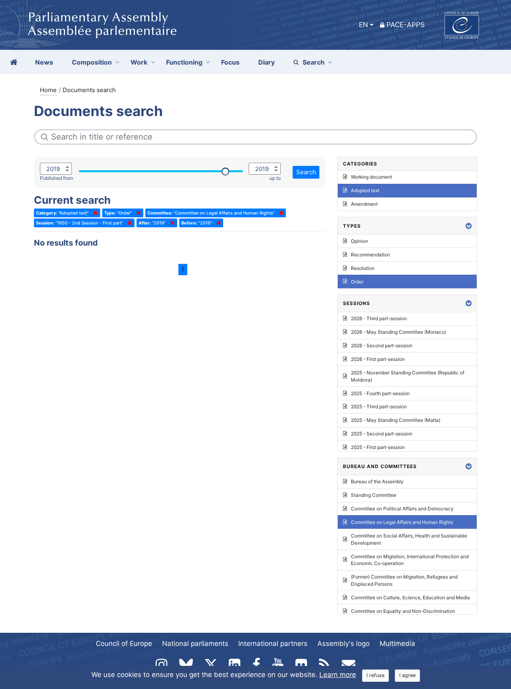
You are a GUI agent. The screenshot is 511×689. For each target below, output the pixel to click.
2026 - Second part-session (381, 345)
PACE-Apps (405, 25)
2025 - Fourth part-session (380, 393)
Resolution (362, 268)
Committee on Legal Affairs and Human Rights (402, 522)
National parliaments (195, 644)
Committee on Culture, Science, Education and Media (410, 597)
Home (48, 90)
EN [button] (363, 25)
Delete (94, 213)
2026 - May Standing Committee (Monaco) (398, 332)
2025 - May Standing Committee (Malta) (395, 420)
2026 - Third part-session (379, 318)
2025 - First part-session (378, 447)
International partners (272, 644)
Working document (371, 177)
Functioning (184, 62)
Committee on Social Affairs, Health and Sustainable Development (409, 539)
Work (139, 62)
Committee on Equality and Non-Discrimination (403, 611)
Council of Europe (124, 644)
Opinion (359, 241)
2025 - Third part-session (379, 406)
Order (357, 282)
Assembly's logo (343, 644)
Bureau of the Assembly (377, 481)
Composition (92, 62)
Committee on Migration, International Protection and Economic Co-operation (410, 560)
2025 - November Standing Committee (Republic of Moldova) (407, 376)
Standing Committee (373, 495)
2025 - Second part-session (381, 434)
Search (314, 62)
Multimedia (397, 644)
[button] (468, 225)
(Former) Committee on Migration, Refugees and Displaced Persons (404, 580)
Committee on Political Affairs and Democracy (402, 509)
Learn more (337, 675)
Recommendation (370, 255)
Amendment (364, 204)
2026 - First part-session (378, 359)
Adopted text (365, 190)
